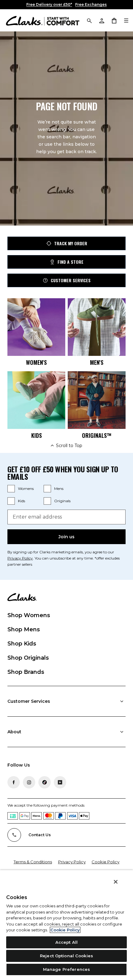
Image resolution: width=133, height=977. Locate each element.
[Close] (115, 882)
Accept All (66, 942)
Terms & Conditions (33, 861)
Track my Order (70, 243)
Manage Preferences (66, 969)
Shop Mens (23, 629)
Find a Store (71, 261)
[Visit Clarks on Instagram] (29, 782)
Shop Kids (21, 643)
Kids (21, 501)
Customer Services (71, 280)
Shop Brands (25, 672)
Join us (66, 536)
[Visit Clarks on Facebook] (13, 782)
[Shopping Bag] (114, 20)
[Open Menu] (126, 20)
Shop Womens (28, 615)
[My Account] (101, 20)
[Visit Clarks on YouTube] (60, 782)
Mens (58, 488)
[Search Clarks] (89, 20)
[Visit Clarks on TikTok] (44, 782)
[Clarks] (42, 20)
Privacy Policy (20, 558)
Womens (26, 488)
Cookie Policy (105, 861)
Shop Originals (28, 657)
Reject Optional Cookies (66, 955)
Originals (62, 501)
